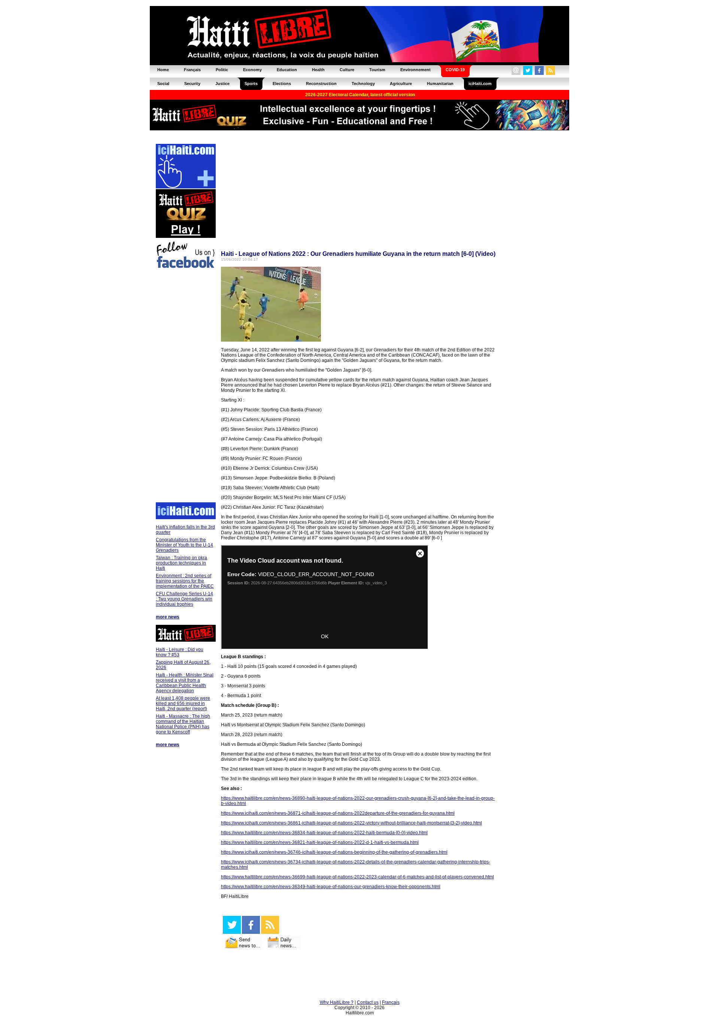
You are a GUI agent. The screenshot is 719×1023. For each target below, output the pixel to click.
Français (391, 1002)
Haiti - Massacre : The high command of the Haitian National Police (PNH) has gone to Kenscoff (183, 724)
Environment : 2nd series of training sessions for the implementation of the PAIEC (185, 581)
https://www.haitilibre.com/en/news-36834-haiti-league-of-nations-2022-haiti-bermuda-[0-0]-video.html (324, 832)
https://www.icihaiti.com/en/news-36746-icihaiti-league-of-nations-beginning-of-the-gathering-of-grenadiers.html (334, 852)
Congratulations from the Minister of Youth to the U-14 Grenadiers (184, 545)
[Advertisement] (185, 386)
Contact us (368, 1002)
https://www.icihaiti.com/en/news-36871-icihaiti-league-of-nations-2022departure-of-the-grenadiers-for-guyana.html (338, 813)
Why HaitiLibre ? (337, 1002)
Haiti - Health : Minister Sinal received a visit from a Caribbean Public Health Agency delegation (184, 682)
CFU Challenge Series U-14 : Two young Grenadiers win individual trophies (184, 599)
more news (167, 617)
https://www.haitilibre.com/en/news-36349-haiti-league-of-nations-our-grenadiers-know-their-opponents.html (330, 886)
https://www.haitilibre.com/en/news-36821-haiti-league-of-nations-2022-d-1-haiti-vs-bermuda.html (320, 842)
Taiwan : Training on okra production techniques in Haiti (181, 563)
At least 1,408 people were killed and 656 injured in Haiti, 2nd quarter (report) (183, 703)
